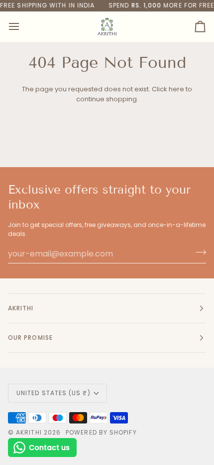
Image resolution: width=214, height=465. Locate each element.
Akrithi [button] (21, 308)
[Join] (198, 252)
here (176, 89)
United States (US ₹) (53, 393)
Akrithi (29, 432)
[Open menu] (23, 26)
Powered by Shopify (101, 432)
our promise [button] (30, 337)
